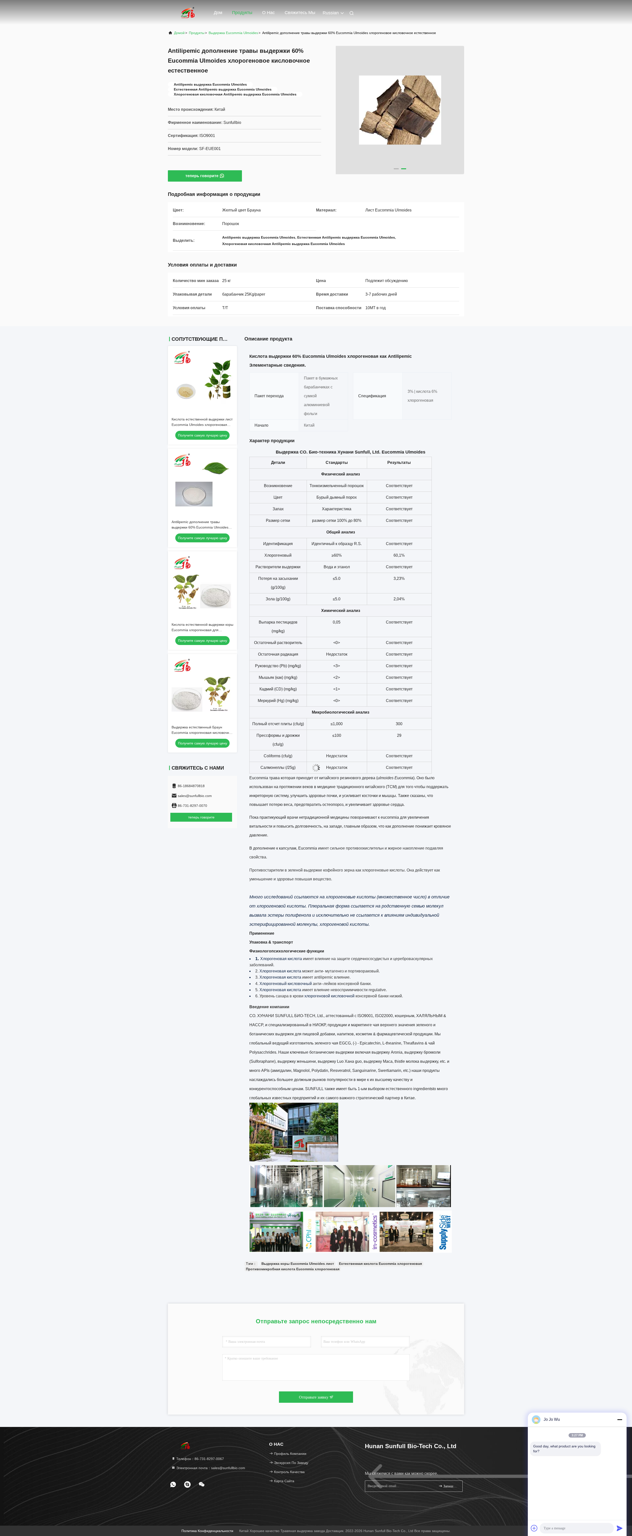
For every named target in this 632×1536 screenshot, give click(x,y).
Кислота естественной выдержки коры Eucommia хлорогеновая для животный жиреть (202, 630)
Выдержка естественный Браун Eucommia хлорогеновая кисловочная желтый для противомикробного (202, 732)
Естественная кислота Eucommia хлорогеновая (380, 1264)
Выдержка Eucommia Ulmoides (233, 33)
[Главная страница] (187, 12)
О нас (268, 12)
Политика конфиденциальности (207, 1531)
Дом (218, 12)
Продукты (242, 12)
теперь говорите (201, 176)
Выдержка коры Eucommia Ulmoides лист (297, 1264)
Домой (179, 33)
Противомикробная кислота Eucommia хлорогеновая (292, 1269)
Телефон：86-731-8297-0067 (199, 1459)
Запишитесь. (450, 1486)
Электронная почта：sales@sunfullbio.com (210, 1468)
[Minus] (620, 1419)
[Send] (620, 1528)
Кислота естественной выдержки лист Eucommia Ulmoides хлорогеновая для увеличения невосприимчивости (202, 424)
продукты (196, 33)
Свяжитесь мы (300, 12)
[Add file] (534, 1528)
